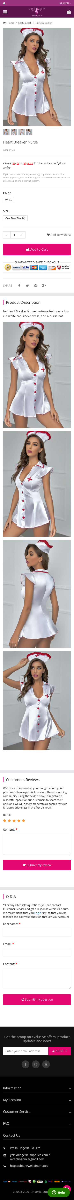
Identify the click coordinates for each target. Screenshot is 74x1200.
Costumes (23, 22)
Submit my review (38, 865)
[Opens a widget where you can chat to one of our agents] (58, 1193)
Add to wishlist (60, 235)
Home (11, 22)
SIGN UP (61, 1051)
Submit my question (38, 999)
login (16, 163)
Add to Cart (38, 249)
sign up (28, 163)
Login (37, 913)
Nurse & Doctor (44, 22)
